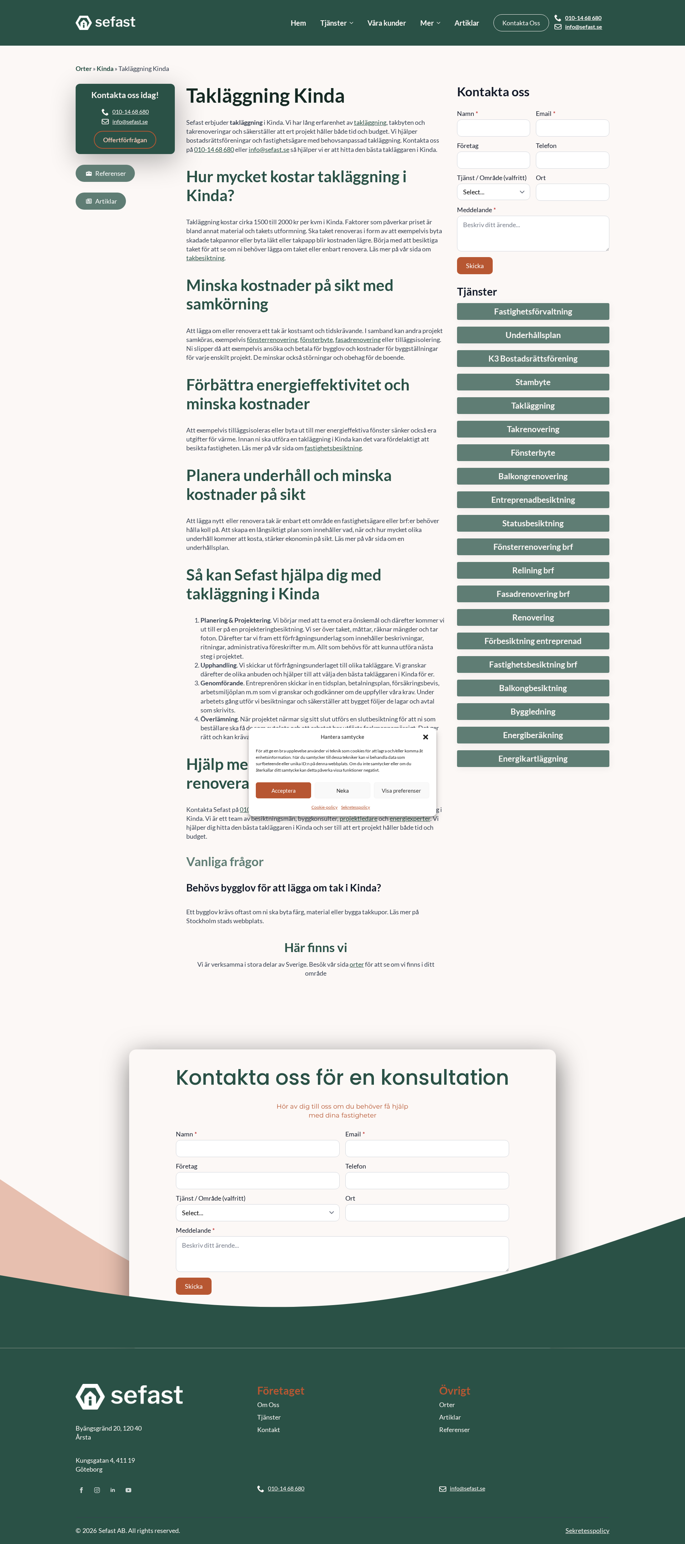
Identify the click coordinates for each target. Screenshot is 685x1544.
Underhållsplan (533, 335)
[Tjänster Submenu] (353, 23)
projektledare (358, 818)
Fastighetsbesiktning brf (533, 664)
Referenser (454, 1429)
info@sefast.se (583, 27)
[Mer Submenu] (440, 23)
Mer (427, 23)
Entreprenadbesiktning (533, 500)
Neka (342, 790)
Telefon (546, 145)
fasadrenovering (358, 339)
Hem (298, 23)
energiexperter (410, 818)
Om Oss (268, 1404)
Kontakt (268, 1429)
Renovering (533, 617)
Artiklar (467, 23)
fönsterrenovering (272, 339)
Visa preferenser (401, 790)
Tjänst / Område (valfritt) (492, 177)
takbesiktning (205, 258)
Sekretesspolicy (355, 807)
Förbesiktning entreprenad (533, 641)
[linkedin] (112, 1490)
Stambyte (533, 382)
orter (357, 964)
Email (545, 113)
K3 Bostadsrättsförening (533, 358)
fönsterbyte (316, 339)
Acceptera (284, 790)
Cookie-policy (324, 807)
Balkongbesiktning (533, 688)
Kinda (105, 68)
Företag (467, 145)
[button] (425, 736)
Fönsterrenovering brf (533, 547)
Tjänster (333, 23)
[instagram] (97, 1490)
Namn (467, 113)
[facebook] (81, 1490)
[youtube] (128, 1490)
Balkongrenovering (533, 476)
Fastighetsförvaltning (533, 311)
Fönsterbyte (533, 452)
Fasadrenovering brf (533, 594)
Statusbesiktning (533, 523)
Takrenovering (533, 429)
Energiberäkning (533, 735)
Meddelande (476, 209)
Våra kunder (386, 23)
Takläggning (533, 405)
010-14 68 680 (583, 18)
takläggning (370, 122)
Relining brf (533, 570)
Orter (84, 68)
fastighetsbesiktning (333, 448)
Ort (541, 177)
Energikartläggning (533, 758)
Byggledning (533, 711)
